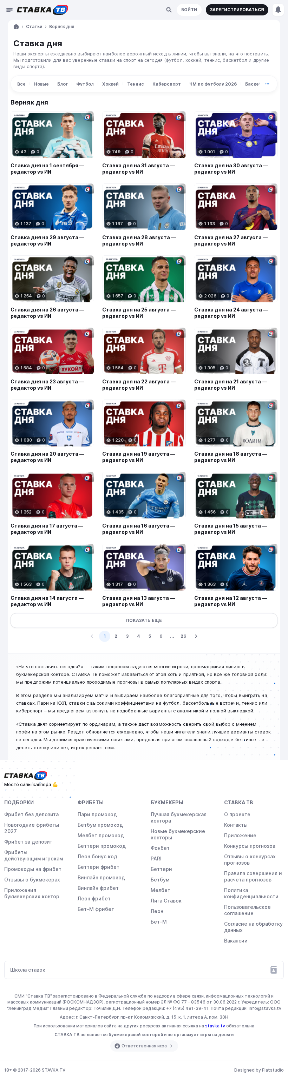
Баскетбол (257, 84)
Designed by (259, 1070)
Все (21, 84)
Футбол (85, 84)
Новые (41, 84)
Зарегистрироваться (237, 9)
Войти (189, 9)
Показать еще (144, 620)
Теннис (135, 84)
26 (183, 636)
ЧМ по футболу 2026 (213, 84)
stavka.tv (215, 1025)
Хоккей (110, 84)
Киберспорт (166, 84)
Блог (62, 84)
